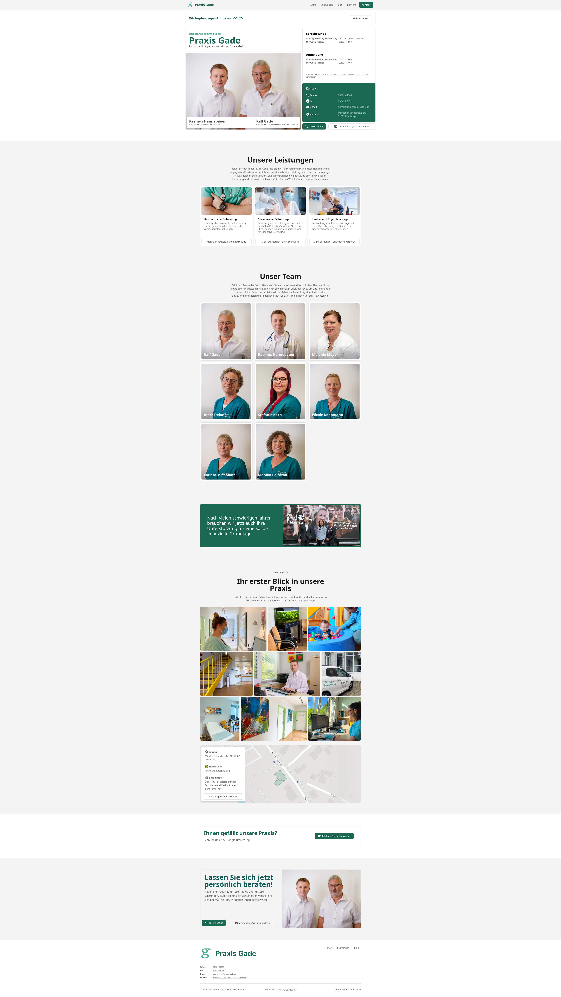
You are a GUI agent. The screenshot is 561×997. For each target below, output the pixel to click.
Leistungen (327, 4)
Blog (339, 4)
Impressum (341, 989)
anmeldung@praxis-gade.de (353, 106)
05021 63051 (345, 101)
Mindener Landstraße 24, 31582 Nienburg (352, 114)
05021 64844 (345, 95)
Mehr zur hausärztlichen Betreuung (226, 241)
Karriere (351, 4)
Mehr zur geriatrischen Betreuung (280, 241)
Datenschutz (355, 989)
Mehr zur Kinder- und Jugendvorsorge (334, 241)
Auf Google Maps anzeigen (223, 796)
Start (313, 4)
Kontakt (366, 4)
